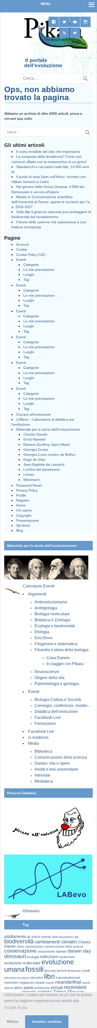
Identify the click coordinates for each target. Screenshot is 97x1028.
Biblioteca (43, 751)
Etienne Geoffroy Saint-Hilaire (46, 445)
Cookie (21, 249)
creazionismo (46, 951)
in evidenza (38, 737)
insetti (86, 970)
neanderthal (68, 982)
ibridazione (74, 970)
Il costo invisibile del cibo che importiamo (48, 152)
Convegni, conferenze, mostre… (63, 705)
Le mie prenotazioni (38, 270)
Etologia (42, 632)
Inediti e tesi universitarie (56, 769)
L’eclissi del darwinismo (41, 469)
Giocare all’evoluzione (33, 414)
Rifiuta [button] (12, 1022)
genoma (50, 970)
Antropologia (46, 608)
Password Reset (29, 485)
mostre (50, 982)
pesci (18, 988)
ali (28, 937)
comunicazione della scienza (63, 946)
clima (20, 946)
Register (22, 500)
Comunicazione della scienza (61, 757)
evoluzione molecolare (22, 963)
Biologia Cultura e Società (58, 699)
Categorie (31, 265)
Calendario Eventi (38, 586)
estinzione (49, 956)
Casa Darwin (58, 658)
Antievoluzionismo (51, 602)
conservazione (20, 951)
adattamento (15, 936)
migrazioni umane (32, 982)
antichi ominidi (41, 937)
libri (49, 976)
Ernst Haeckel (34, 439)
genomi (62, 970)
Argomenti (37, 594)
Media (33, 743)
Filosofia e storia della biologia (62, 650)
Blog (19, 530)
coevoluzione (34, 946)
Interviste (42, 775)
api (76, 937)
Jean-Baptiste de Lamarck (44, 464)
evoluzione (67, 957)
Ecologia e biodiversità (55, 626)
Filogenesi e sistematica (56, 644)
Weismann (31, 480)
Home (21, 505)
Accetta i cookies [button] (46, 1022)
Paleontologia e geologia (57, 684)
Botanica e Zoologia (52, 620)
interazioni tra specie (16, 977)
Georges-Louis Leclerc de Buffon (49, 455)
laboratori (36, 977)
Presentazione (27, 520)
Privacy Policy (27, 490)
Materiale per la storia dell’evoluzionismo (48, 429)
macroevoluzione (68, 977)
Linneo (28, 474)
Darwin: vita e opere (52, 763)
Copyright (23, 515)
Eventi (21, 260)
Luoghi (28, 275)
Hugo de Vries (34, 459)
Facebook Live (48, 717)
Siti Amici (23, 525)
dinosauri (15, 956)
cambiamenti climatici (56, 941)
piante (29, 988)
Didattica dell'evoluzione (56, 711)
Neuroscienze (47, 672)
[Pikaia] (55, 48)
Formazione (45, 723)
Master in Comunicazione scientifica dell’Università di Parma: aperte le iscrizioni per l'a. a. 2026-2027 (51, 202)
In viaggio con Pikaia (65, 664)
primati (57, 987)
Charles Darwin (35, 434)
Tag (26, 280)
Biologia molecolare (52, 614)
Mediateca (44, 781)
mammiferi (11, 982)
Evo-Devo (43, 638)
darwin (61, 951)
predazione (42, 987)
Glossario (31, 911)
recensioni (75, 987)
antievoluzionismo (62, 936)
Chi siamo (24, 510)
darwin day (79, 951)
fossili (35, 969)
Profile (21, 495)
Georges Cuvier (35, 450)
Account (22, 244)
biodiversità (19, 941)
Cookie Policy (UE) (31, 255)
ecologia (33, 957)
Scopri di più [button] (16, 1007)
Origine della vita (49, 678)
